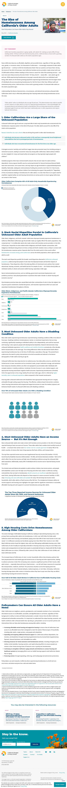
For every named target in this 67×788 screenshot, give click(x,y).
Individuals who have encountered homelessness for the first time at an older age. (30, 143)
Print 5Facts (7, 37)
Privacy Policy (62, 772)
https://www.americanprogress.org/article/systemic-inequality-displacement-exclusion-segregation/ (26, 694)
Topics (25, 752)
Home (3, 11)
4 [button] (12, 277)
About (31, 752)
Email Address (7, 741)
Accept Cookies (60, 784)
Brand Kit (37, 752)
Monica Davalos (14, 33)
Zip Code (21, 741)
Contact (32, 754)
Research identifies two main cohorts (12, 132)
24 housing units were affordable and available (17, 478)
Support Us (26, 757)
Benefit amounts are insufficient (37, 473)
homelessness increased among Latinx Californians (16, 252)
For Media (39, 754)
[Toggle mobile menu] (63, 4)
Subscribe (35, 744)
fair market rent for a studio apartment (35, 447)
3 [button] (53, 170)
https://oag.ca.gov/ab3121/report (13, 697)
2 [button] (6, 156)
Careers (25, 754)
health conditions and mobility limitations (32, 347)
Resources (8, 11)
